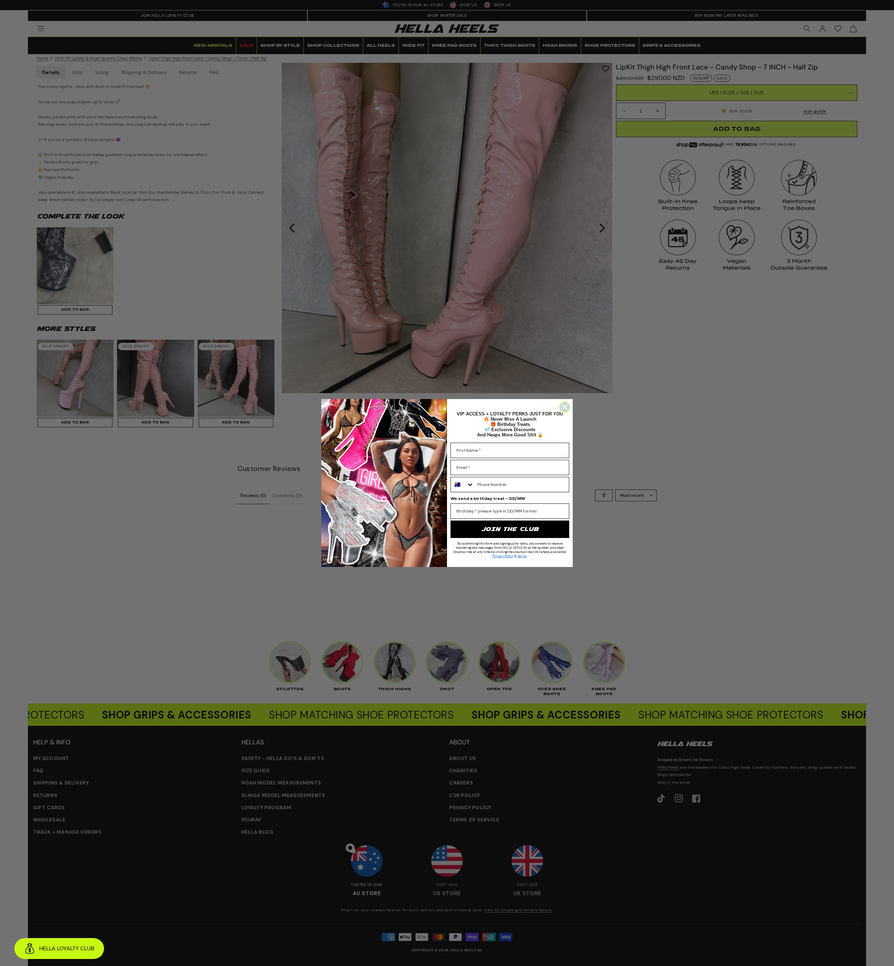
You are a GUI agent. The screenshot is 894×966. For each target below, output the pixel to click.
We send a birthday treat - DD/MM (487, 498)
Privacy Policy (503, 556)
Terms (522, 556)
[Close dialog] (564, 407)
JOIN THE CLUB (509, 529)
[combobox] (462, 484)
